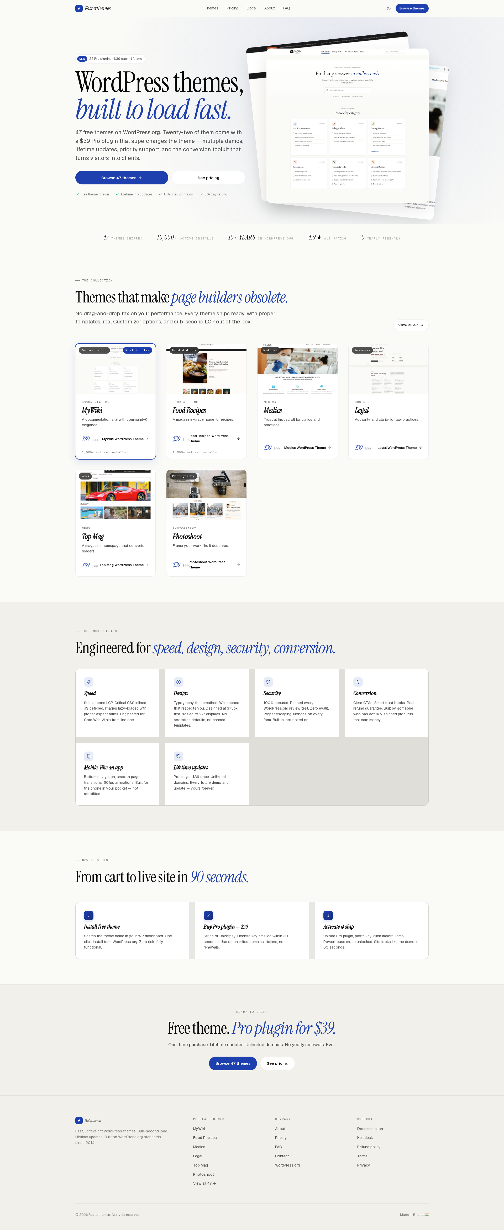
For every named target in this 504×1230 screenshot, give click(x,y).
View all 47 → (204, 1183)
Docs (251, 8)
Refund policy (369, 1146)
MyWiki (199, 1128)
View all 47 (408, 325)
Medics (199, 1146)
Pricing (232, 8)
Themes (211, 8)
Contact (282, 1156)
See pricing (208, 177)
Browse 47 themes (118, 177)
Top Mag (200, 1165)
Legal (197, 1156)
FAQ (286, 8)
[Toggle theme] (388, 8)
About (269, 8)
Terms (362, 1156)
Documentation (370, 1128)
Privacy (363, 1165)
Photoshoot (203, 1174)
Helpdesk (365, 1137)
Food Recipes (205, 1137)
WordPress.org (287, 1165)
